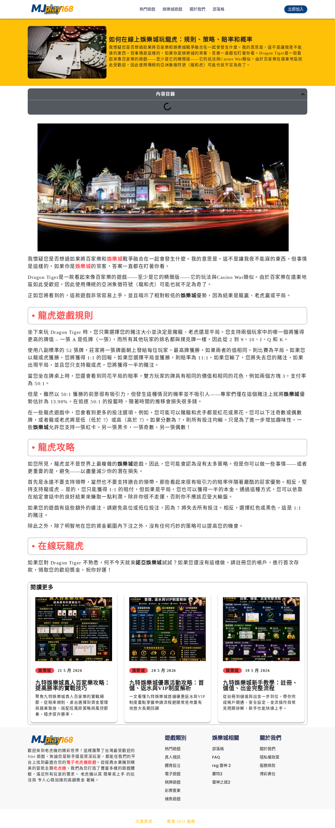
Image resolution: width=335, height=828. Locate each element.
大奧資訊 (144, 821)
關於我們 (197, 9)
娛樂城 (115, 259)
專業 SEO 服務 (181, 821)
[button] (303, 94)
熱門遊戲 (147, 9)
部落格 (218, 9)
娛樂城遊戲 (172, 9)
